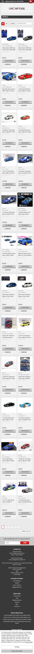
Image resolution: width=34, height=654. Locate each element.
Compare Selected (26, 531)
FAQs (17, 604)
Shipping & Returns (17, 587)
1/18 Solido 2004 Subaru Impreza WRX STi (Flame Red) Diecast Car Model (24, 90)
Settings (17, 647)
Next (29, 527)
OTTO (3, 167)
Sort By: (13, 23)
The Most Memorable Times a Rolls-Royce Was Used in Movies (17, 622)
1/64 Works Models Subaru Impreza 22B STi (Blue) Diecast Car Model (9, 255)
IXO (3, 455)
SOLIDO (20, 85)
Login (19, 4)
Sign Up (24, 4)
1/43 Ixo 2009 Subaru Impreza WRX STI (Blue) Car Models (8, 460)
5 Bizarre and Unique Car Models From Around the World (17, 619)
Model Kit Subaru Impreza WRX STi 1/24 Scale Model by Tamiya (24, 255)
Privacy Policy (17, 596)
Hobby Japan (5, 44)
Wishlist (17, 583)
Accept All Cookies (17, 651)
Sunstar (20, 167)
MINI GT (4, 126)
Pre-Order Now (25, 101)
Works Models (21, 208)
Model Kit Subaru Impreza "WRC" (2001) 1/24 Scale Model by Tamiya (8, 90)
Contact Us (17, 606)
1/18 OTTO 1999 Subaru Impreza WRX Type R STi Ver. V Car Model (8, 173)
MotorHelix (4, 290)
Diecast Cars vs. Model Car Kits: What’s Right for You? (17, 617)
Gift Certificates (17, 581)
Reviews (17, 602)
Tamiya (4, 85)
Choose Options (9, 60)
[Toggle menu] (2, 2)
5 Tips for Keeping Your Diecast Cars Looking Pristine (17, 615)
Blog (17, 598)
